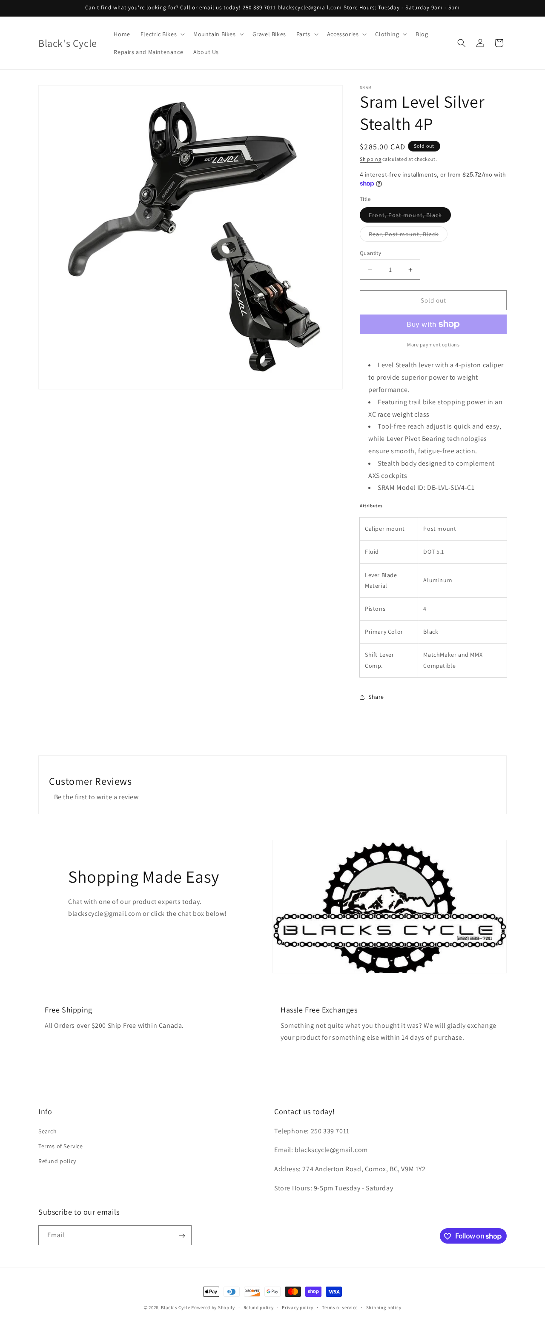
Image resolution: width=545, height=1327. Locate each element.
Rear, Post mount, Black (408, 236)
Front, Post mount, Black (410, 217)
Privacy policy (297, 1307)
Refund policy (57, 1160)
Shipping (371, 159)
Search (47, 1131)
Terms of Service (60, 1146)
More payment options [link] (433, 344)
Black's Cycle (175, 1307)
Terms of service (340, 1307)
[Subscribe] (181, 1236)
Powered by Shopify (213, 1307)
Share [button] (376, 697)
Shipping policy (384, 1307)
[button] (161, 34)
